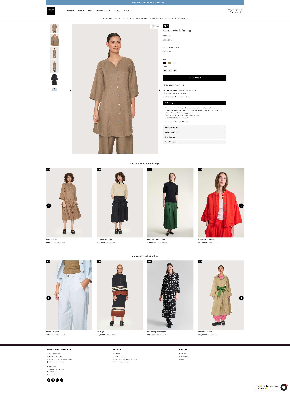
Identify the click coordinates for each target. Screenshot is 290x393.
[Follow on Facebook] (48, 380)
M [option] (175, 70)
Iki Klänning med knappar (157, 332)
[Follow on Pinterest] (61, 380)
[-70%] (69, 237)
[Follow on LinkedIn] (57, 380)
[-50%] (170, 237)
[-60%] (170, 329)
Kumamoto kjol (51, 239)
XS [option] (165, 70)
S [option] (169, 70)
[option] (165, 62)
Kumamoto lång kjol (104, 239)
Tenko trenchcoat (205, 332)
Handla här (159, 3)
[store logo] (51, 11)
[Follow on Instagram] (53, 380)
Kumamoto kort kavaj (206, 239)
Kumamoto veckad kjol (156, 239)
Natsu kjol (100, 332)
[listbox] (194, 63)
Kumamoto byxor (52, 332)
